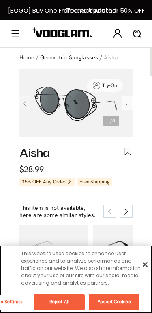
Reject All (59, 302)
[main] (76, 279)
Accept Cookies (114, 302)
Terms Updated (91, 10)
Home (26, 57)
